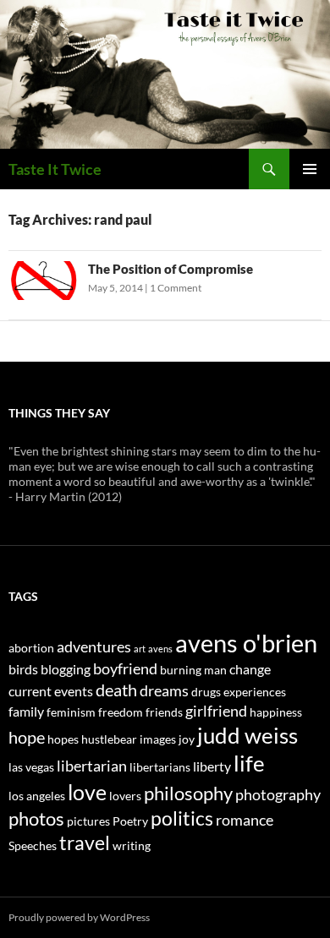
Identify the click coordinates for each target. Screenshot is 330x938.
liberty (212, 766)
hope (26, 737)
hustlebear (109, 739)
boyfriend (125, 668)
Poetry (130, 821)
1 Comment (175, 287)
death (116, 689)
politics (182, 818)
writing (132, 845)
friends (164, 712)
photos (36, 819)
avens (160, 648)
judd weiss (247, 735)
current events (50, 691)
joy (187, 739)
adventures (94, 646)
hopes (63, 739)
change (250, 669)
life (249, 763)
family (26, 711)
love (87, 791)
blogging (66, 669)
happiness (276, 712)
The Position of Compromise (170, 268)
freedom (120, 712)
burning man (193, 670)
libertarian (92, 765)
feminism (71, 712)
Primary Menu (309, 169)
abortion (31, 648)
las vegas (31, 767)
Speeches (32, 845)
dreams (164, 690)
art (140, 648)
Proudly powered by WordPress (79, 917)
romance (244, 819)
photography (278, 794)
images (158, 739)
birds (23, 669)
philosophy (188, 793)
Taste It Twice (55, 169)
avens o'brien (246, 642)
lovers (125, 795)
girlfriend (216, 710)
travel (84, 842)
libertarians (159, 767)
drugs (206, 691)
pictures (88, 821)
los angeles (36, 795)
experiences (254, 691)
